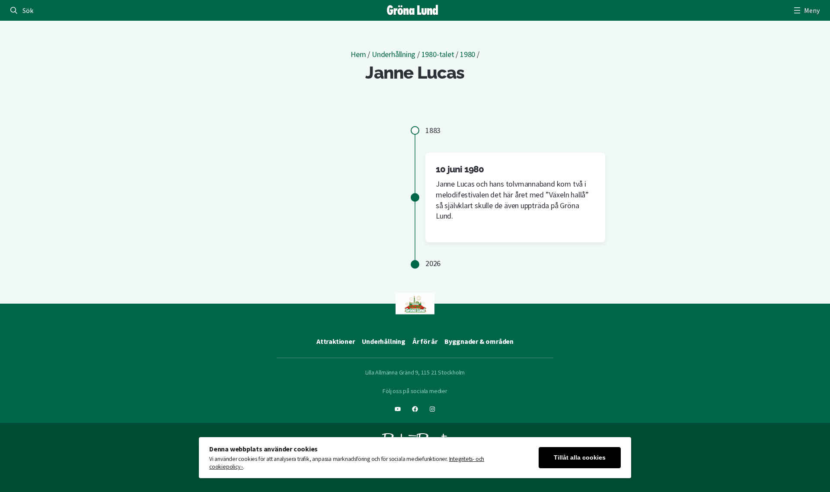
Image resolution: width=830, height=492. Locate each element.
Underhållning (393, 54)
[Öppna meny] (806, 10)
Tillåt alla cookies (580, 457)
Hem (358, 54)
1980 (467, 54)
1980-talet (437, 54)
